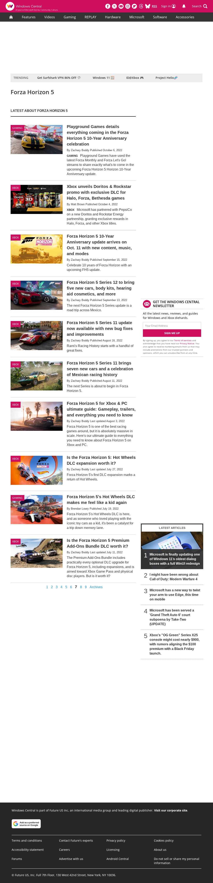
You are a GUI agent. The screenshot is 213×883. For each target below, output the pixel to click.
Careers (64, 850)
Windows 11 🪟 (103, 78)
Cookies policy (163, 840)
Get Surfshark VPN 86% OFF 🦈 (59, 78)
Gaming (70, 17)
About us (160, 850)
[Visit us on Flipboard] (134, 6)
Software (160, 17)
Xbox (15, 237)
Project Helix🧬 (166, 78)
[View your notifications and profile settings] (184, 6)
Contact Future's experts (76, 840)
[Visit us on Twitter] (114, 6)
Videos (49, 17)
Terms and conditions (27, 840)
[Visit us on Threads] (141, 6)
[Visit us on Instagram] (127, 6)
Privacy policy (115, 840)
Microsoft (136, 17)
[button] (199, 6)
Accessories (185, 17)
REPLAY (90, 17)
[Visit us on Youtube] (121, 6)
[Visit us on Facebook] (107, 6)
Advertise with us (71, 859)
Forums (17, 859)
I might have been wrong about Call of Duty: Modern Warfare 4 (174, 577)
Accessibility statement (28, 850)
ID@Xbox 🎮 (135, 78)
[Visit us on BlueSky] (147, 6)
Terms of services (183, 340)
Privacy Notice (187, 343)
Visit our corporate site (170, 810)
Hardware (113, 17)
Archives (96, 587)
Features (29, 17)
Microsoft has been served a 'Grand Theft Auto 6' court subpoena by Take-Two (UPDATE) (172, 617)
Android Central (117, 859)
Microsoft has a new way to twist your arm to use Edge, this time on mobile (175, 594)
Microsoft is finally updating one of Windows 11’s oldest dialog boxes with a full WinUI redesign (175, 559)
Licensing (113, 850)
